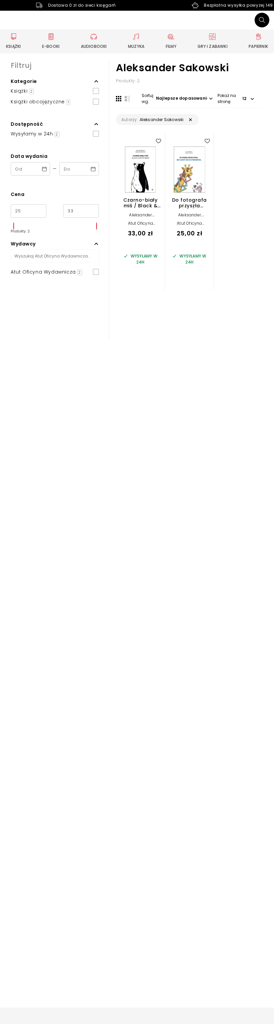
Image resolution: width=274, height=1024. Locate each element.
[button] (55, 81)
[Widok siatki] (118, 98)
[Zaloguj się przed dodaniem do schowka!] (158, 140)
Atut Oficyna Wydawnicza (140, 225)
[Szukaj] (262, 20)
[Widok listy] (127, 98)
